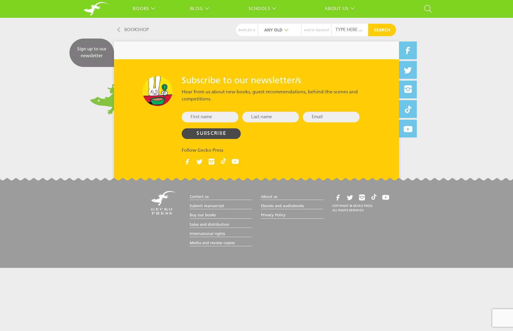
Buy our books (203, 215)
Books (141, 8)
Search (382, 30)
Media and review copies (212, 243)
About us (337, 8)
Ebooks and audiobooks (282, 206)
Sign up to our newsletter (92, 52)
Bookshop (136, 30)
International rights (207, 234)
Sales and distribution (209, 225)
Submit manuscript (207, 206)
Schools (259, 8)
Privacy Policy (273, 215)
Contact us (199, 197)
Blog (196, 8)
